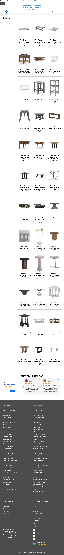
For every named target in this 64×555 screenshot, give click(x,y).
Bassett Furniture (24, 69)
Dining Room (6, 508)
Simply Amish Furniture (39, 453)
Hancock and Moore (38, 429)
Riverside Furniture (38, 448)
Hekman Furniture (37, 432)
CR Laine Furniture (8, 444)
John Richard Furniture (39, 444)
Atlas (54, 40)
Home (4, 13)
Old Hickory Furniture (8, 482)
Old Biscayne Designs (8, 479)
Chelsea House (7, 439)
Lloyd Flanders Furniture (9, 463)
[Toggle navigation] (6, 11)
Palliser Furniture (7, 484)
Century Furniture (54, 126)
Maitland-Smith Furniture (9, 467)
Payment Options (37, 518)
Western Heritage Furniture (40, 487)
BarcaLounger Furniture (9, 420)
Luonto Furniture (7, 465)
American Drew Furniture (9, 410)
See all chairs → (35, 0)
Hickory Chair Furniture (39, 434)
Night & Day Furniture (8, 477)
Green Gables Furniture (39, 424)
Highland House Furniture (39, 436)
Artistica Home (7, 417)
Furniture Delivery (37, 513)
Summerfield (39, 40)
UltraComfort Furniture (39, 475)
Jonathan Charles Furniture (40, 446)
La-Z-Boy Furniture (8, 453)
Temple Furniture (37, 470)
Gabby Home (36, 422)
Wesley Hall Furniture (38, 484)
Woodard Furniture (38, 491)
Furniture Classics (37, 420)
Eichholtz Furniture (38, 408)
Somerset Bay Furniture (39, 456)
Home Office (6, 511)
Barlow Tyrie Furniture (9, 422)
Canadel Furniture (7, 429)
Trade (34, 506)
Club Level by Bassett (8, 441)
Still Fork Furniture (38, 463)
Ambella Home (7, 408)
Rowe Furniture (37, 451)
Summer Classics (24, 246)
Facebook (38, 530)
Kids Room (6, 513)
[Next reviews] (60, 386)
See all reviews (12, 390)
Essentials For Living (38, 410)
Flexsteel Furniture (38, 415)
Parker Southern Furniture (10, 487)
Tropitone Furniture (38, 472)
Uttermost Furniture (38, 477)
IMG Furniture (36, 439)
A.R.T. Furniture (7, 405)
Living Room (6, 506)
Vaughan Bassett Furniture (40, 479)
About (34, 504)
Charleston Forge (7, 436)
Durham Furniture (37, 405)
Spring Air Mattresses (38, 460)
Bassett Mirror (39, 246)
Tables (7, 13)
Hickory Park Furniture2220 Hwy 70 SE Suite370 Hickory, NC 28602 (11, 531)
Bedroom (5, 504)
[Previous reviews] (23, 386)
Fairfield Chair (36, 413)
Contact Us (36, 511)
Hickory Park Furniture (9, 384)
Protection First (37, 516)
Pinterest (38, 539)
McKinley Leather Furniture (10, 472)
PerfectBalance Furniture (9, 489)
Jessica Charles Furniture (39, 441)
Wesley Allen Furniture (39, 482)
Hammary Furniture (38, 427)
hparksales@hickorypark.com (13, 535)
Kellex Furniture (7, 448)
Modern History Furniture (9, 475)
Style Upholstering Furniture (40, 465)
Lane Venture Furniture (9, 456)
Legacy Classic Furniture (9, 458)
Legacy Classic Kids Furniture (10, 460)
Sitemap (35, 523)
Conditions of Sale (37, 520)
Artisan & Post (6, 415)
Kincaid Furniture (7, 451)
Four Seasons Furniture (39, 417)
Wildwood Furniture (38, 489)
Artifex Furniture (24, 39)
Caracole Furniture (8, 432)
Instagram (38, 533)
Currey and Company (8, 446)
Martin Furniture (7, 470)
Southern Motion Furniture (40, 458)
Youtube (38, 536)
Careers (35, 508)
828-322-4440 (8, 537)
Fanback (24, 40)
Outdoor (5, 516)
